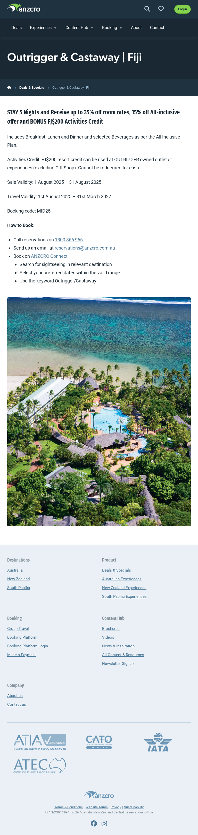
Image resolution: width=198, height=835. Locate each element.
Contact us (16, 704)
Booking (109, 27)
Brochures (111, 628)
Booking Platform (22, 637)
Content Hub (76, 27)
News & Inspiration (118, 646)
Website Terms (97, 807)
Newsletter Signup (118, 663)
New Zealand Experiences (124, 587)
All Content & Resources (123, 655)
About (136, 27)
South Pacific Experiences (124, 596)
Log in (182, 9)
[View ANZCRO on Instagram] (104, 824)
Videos (108, 637)
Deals (16, 27)
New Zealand (18, 579)
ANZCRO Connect (49, 256)
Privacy (116, 807)
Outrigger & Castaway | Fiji (71, 87)
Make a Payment (21, 655)
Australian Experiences (122, 579)
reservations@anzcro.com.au (85, 248)
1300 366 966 (69, 239)
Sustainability (134, 807)
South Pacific (18, 587)
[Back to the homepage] (23, 8)
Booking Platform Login (27, 646)
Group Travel (18, 628)
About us (15, 695)
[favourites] (161, 9)
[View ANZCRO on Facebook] (94, 824)
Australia (15, 570)
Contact (157, 27)
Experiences (41, 27)
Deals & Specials (31, 87)
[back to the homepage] (9, 87)
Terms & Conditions (68, 807)
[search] (147, 9)
